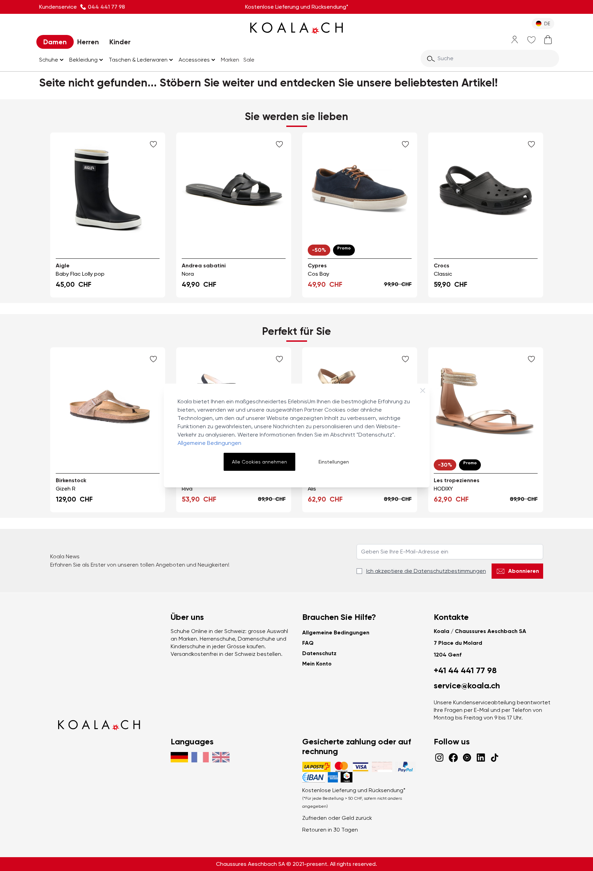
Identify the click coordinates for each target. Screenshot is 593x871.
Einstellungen (333, 462)
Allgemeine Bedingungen (209, 443)
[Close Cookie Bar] (423, 390)
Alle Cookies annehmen (259, 462)
